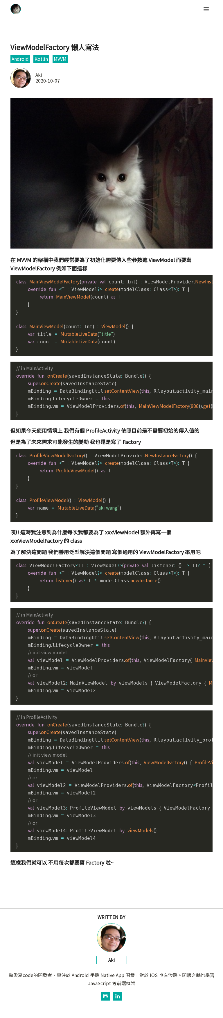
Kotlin (41, 58)
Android (20, 58)
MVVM (60, 58)
